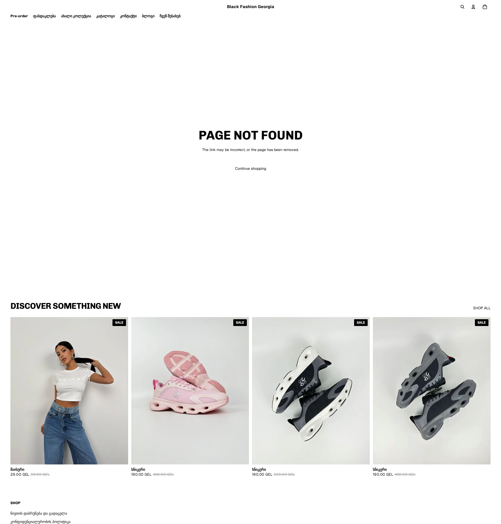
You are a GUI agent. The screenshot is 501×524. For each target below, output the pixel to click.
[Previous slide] (139, 391)
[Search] (462, 7)
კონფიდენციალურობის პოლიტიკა (40, 521)
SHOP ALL (482, 308)
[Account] (473, 7)
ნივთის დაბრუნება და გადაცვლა (38, 513)
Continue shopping (250, 168)
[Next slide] (241, 391)
